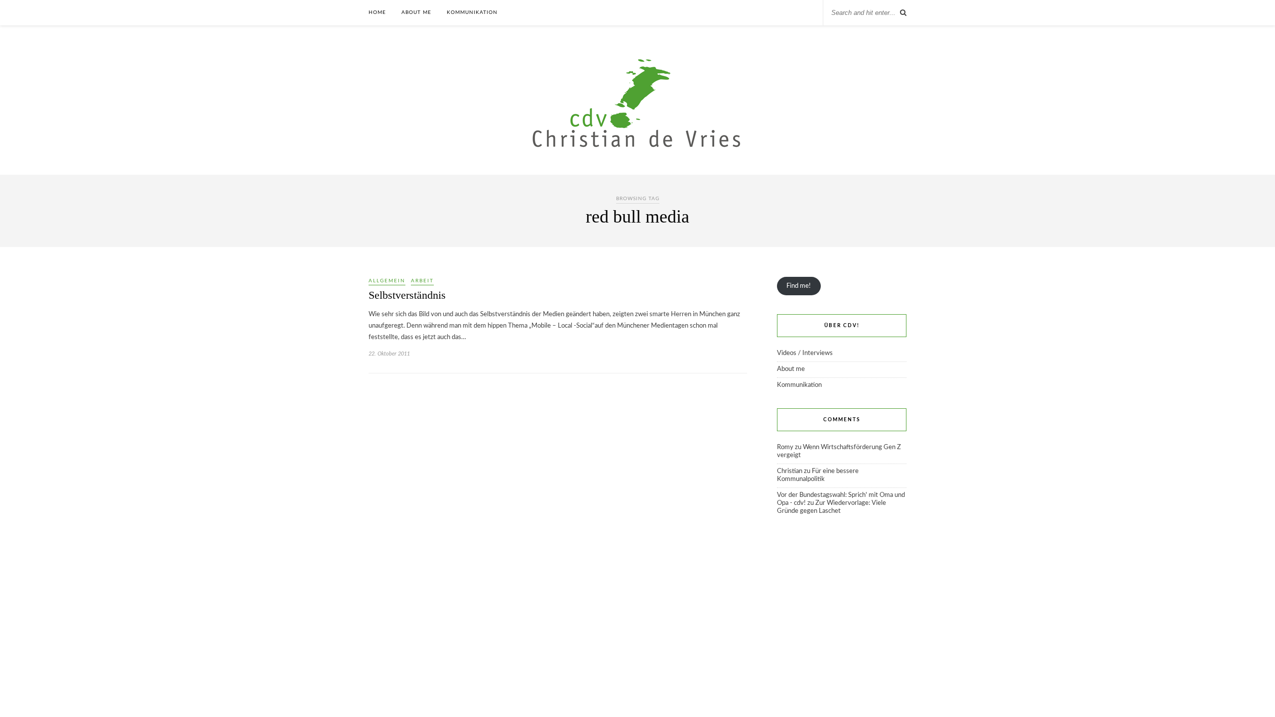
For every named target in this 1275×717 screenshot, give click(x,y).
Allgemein (387, 280)
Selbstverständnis (407, 295)
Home (377, 12)
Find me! (798, 286)
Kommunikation (472, 12)
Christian (789, 471)
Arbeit (422, 280)
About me (416, 12)
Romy (785, 447)
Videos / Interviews (805, 353)
